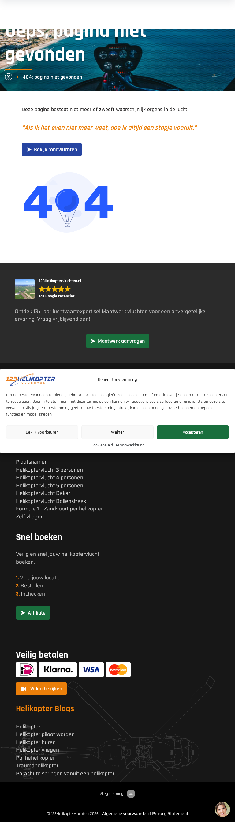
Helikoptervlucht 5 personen (49, 485)
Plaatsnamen (32, 462)
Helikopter (28, 726)
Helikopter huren (36, 742)
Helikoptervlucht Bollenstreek (51, 501)
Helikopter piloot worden (45, 734)
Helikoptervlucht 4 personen (49, 477)
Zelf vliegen (30, 517)
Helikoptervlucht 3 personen (49, 470)
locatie (53, 577)
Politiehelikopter (35, 758)
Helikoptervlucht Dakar (43, 493)
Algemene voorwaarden (125, 813)
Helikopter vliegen (37, 750)
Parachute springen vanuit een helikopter (65, 773)
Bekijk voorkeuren (42, 432)
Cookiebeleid (102, 445)
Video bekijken (45, 688)
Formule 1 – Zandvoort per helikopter (59, 509)
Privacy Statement (170, 813)
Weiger (117, 432)
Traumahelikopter (37, 765)
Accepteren (193, 432)
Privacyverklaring (130, 445)
